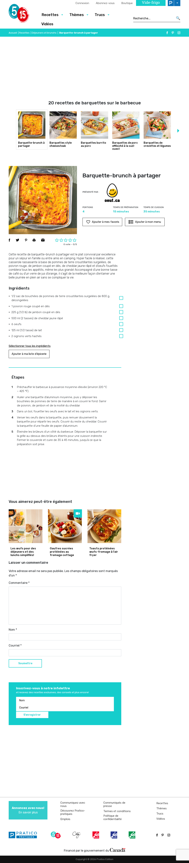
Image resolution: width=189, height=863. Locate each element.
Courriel (15, 645)
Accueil (13, 32)
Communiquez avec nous (72, 804)
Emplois (65, 819)
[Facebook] (167, 32)
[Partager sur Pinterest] (26, 240)
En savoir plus (28, 810)
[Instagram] (179, 32)
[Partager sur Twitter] (17, 240)
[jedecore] (114, 835)
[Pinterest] (173, 32)
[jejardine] (132, 835)
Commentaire (19, 583)
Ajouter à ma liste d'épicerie (29, 354)
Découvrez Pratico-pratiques (72, 812)
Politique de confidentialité (112, 817)
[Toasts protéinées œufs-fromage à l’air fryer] (104, 526)
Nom (13, 629)
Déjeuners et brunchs (44, 32)
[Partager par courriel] (43, 240)
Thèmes (161, 808)
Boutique (127, 3)
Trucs (159, 813)
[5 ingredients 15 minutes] (22, 14)
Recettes (24, 32)
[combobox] (153, 18)
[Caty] (77, 835)
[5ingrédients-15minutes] (56, 835)
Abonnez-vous (105, 3)
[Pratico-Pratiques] (24, 835)
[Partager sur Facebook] (9, 240)
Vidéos (47, 24)
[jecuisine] (96, 835)
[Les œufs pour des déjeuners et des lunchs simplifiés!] (25, 526)
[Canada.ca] (117, 850)
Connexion (82, 3)
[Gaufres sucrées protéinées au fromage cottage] (65, 526)
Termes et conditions (117, 811)
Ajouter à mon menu (148, 221)
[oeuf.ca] (112, 192)
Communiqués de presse (114, 804)
